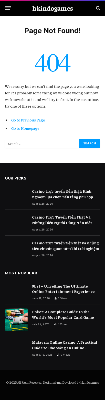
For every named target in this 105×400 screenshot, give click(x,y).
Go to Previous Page (28, 119)
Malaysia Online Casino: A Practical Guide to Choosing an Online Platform (64, 348)
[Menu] (8, 7)
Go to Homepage (25, 128)
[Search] (97, 7)
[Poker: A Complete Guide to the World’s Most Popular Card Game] (16, 319)
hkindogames (90, 382)
